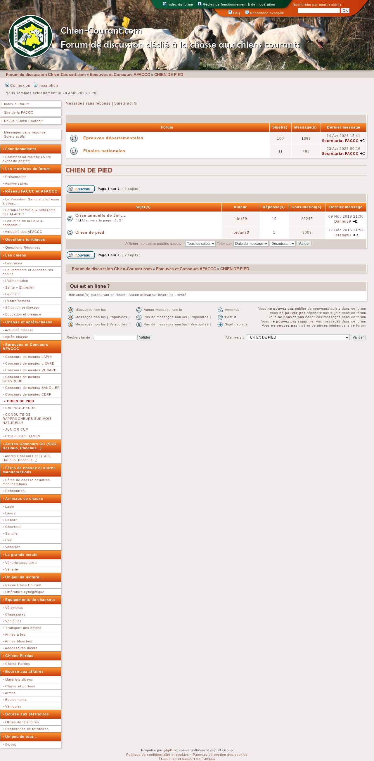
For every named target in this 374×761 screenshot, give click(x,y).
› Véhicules (12, 621)
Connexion (19, 86)
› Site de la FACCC (17, 112)
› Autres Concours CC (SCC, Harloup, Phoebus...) (30, 446)
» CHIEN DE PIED (19, 401)
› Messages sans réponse (23, 132)
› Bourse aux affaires (23, 672)
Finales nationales (104, 150)
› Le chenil (11, 294)
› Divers (9, 744)
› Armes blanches (17, 641)
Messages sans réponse (88, 103)
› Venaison (11, 547)
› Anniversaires (15, 183)
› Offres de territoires (21, 722)
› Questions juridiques (24, 240)
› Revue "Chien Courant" (22, 121)
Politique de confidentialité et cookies (157, 754)
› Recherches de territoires (26, 729)
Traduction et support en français (187, 758)
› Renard (10, 520)
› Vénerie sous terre (20, 562)
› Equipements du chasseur (29, 600)
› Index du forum (15, 104)
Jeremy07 (343, 235)
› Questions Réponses (22, 247)
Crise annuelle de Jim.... (101, 215)
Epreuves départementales (113, 138)
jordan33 (241, 232)
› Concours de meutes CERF (27, 394)
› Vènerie (10, 569)
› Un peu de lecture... (23, 577)
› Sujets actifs (13, 136)
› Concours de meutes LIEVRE (28, 363)
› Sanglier (11, 533)
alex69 (241, 219)
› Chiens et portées (19, 686)
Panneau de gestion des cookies (220, 754)
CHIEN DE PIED (168, 74)
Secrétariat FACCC (340, 141)
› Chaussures (14, 614)
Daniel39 (342, 221)
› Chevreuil (12, 526)
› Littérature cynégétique (23, 592)
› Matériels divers (17, 679)
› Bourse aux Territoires (26, 714)
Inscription (47, 86)
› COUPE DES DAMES (21, 436)
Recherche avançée (266, 13)
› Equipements (15, 699)
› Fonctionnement (19, 149)
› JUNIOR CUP (15, 429)
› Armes (9, 693)
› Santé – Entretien (18, 287)
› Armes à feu (14, 634)
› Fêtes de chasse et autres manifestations (29, 470)
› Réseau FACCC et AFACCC (30, 191)
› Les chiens (14, 255)
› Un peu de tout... (20, 737)
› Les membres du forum (26, 169)
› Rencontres (14, 491)
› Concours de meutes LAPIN (27, 356)
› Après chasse (15, 337)
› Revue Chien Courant (22, 585)
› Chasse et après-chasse (28, 322)
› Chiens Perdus (18, 656)
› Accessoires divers (20, 648)
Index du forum (180, 4)
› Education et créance (22, 314)
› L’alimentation (15, 280)
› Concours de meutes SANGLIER (31, 387)
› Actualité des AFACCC (22, 231)
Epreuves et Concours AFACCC (120, 74)
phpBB (169, 750)
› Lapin (8, 506)
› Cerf (8, 540)
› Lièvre (9, 513)
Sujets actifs (125, 103)
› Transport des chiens (22, 628)
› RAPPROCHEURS (19, 408)
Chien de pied (89, 232)
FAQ (236, 13)
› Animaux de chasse (23, 499)
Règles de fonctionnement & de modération (238, 4)
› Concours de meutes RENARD (30, 370)
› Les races (12, 263)
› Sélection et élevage (21, 307)
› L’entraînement (16, 301)
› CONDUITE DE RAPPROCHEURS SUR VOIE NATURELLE (27, 418)
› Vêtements (13, 607)
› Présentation (15, 176)
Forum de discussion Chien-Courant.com (46, 74)
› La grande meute (20, 555)
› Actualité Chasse (18, 330)
